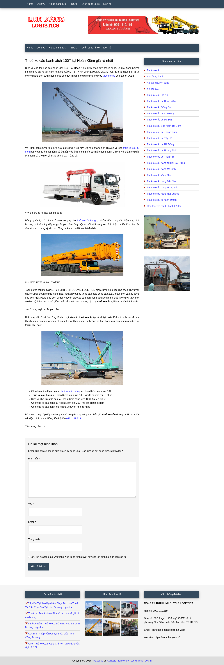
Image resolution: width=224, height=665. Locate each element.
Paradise (98, 660)
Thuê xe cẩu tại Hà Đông (160, 144)
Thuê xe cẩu (153, 70)
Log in (148, 660)
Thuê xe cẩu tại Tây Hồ (159, 138)
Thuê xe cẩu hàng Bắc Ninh (162, 181)
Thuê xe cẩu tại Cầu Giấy (160, 113)
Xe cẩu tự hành (155, 76)
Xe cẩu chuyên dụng (158, 82)
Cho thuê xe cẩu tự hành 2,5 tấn (164, 206)
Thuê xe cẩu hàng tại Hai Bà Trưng (166, 163)
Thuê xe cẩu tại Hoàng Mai (161, 150)
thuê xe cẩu (109, 75)
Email (32, 522)
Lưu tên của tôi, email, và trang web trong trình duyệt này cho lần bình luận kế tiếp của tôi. (79, 557)
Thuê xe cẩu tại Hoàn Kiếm (161, 101)
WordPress (137, 660)
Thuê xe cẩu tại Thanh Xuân (162, 132)
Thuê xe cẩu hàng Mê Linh (161, 169)
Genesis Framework (118, 660)
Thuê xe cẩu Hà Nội (158, 95)
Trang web (34, 539)
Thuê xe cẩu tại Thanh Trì (160, 156)
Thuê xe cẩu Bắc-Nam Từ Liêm (164, 126)
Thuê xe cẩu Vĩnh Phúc (159, 175)
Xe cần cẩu (153, 89)
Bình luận (34, 458)
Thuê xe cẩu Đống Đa (159, 107)
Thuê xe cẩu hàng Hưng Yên (162, 187)
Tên (31, 504)
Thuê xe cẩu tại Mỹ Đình (160, 119)
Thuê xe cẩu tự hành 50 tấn (162, 200)
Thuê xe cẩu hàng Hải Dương (163, 193)
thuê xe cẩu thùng (70, 391)
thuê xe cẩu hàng (86, 220)
